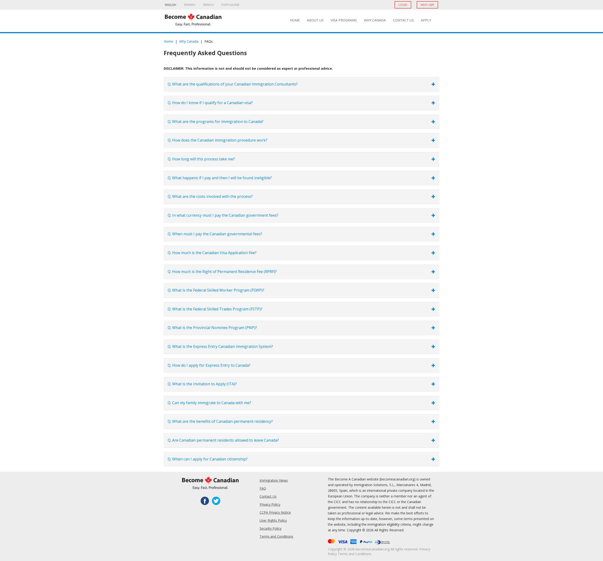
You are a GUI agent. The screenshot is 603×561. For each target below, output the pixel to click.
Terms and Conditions (276, 536)
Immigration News (274, 480)
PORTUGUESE (230, 5)
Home (295, 20)
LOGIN (403, 5)
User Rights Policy (273, 520)
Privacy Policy (270, 504)
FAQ (263, 488)
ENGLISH (170, 5)
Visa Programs (344, 20)
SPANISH (189, 5)
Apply (426, 20)
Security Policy (270, 528)
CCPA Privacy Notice (275, 512)
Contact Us (403, 20)
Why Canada (375, 20)
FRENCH (208, 5)
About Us (315, 20)
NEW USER (427, 5)
